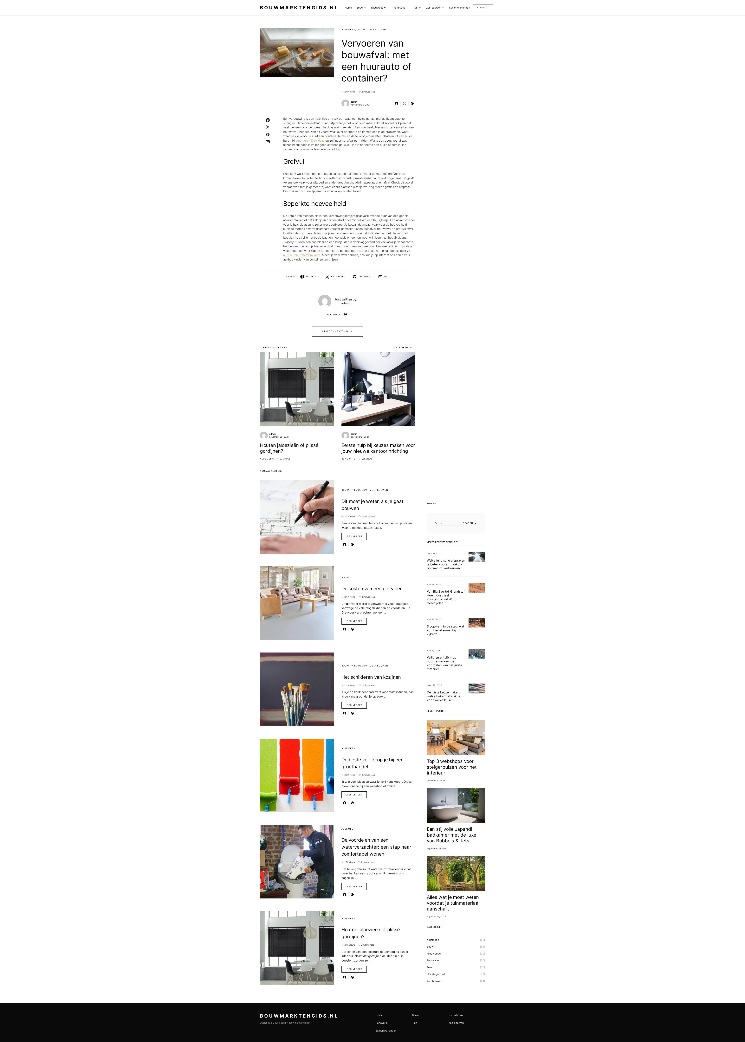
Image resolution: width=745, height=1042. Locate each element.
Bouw (362, 29)
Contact (483, 7)
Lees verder (354, 536)
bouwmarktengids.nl (299, 7)
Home (379, 1015)
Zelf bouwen (377, 29)
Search (468, 523)
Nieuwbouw (359, 490)
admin (354, 101)
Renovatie (348, 458)
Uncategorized (436, 974)
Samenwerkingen (386, 1030)
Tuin (429, 967)
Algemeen (348, 29)
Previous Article (275, 347)
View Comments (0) (335, 331)
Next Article (403, 347)
